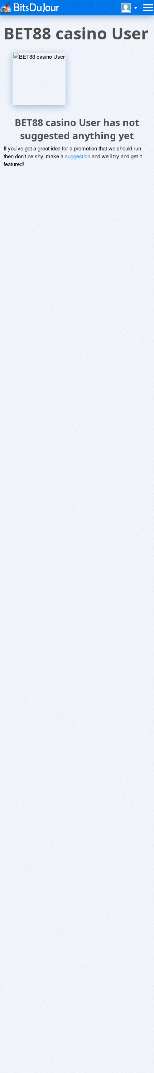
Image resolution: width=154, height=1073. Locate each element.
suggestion (77, 156)
